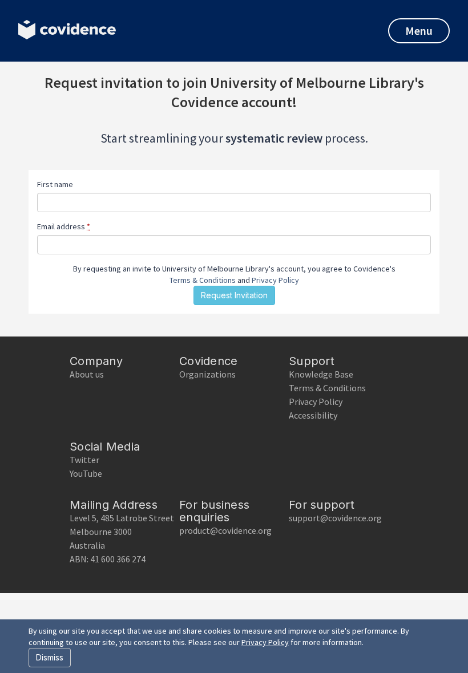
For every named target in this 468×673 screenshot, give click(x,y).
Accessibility (313, 415)
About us (87, 374)
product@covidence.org (225, 530)
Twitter (84, 459)
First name (55, 184)
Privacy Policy (275, 280)
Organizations (207, 374)
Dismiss (49, 657)
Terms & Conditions (203, 280)
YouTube (86, 473)
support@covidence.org (335, 518)
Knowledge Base (321, 374)
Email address (63, 226)
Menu (419, 30)
